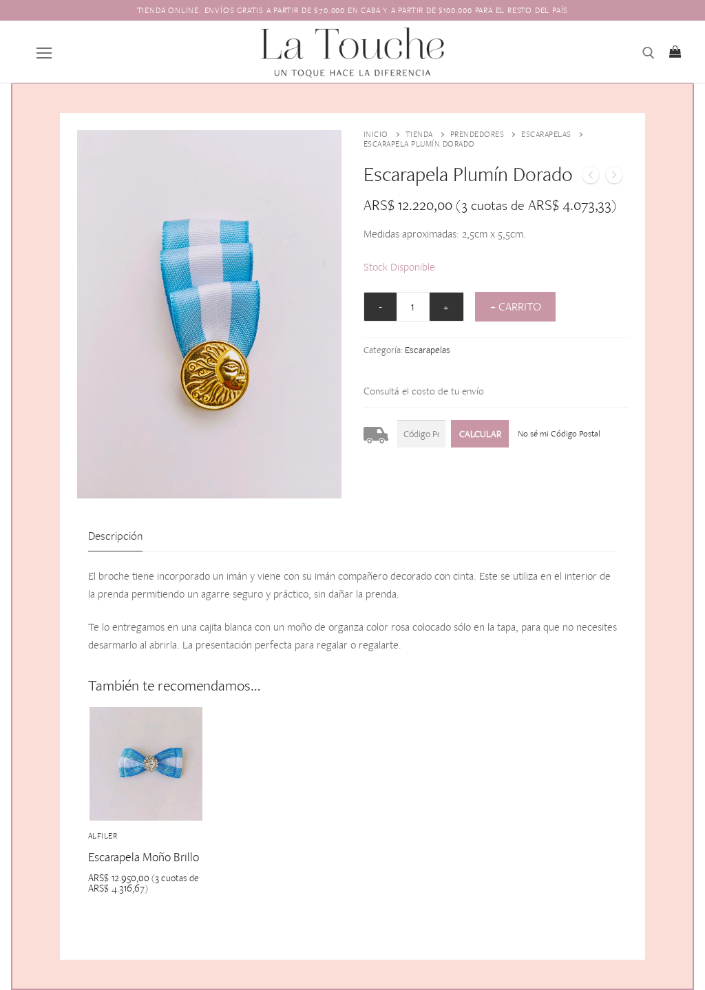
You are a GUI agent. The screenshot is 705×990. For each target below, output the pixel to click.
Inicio (376, 134)
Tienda (419, 134)
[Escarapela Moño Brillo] (614, 178)
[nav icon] (44, 51)
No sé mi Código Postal (559, 433)
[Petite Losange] (590, 178)
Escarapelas (546, 134)
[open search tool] (648, 53)
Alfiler (103, 835)
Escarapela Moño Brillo (143, 857)
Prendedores (477, 134)
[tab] (115, 535)
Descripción (115, 535)
